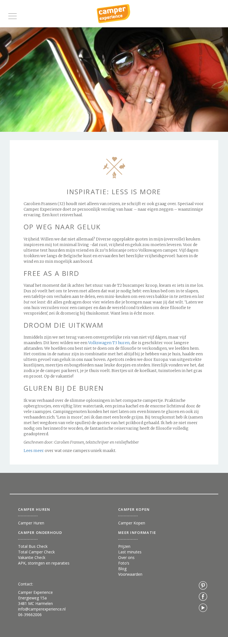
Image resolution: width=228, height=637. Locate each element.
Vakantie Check (31, 557)
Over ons (126, 557)
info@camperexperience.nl (42, 609)
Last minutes (130, 552)
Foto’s (123, 563)
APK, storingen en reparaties (44, 563)
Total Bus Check (33, 546)
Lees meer (34, 450)
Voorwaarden (130, 574)
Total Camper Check (36, 552)
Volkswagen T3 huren (109, 342)
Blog (122, 568)
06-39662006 (30, 614)
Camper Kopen (131, 523)
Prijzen (124, 546)
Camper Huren (31, 523)
